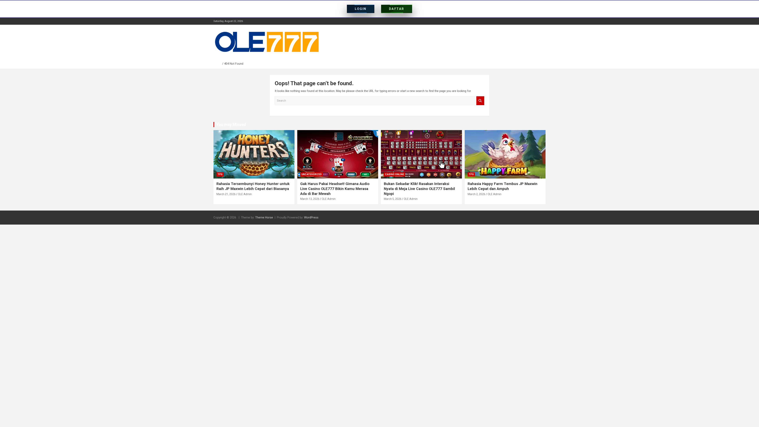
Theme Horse (264, 217)
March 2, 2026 (476, 194)
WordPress (311, 217)
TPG (220, 174)
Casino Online (394, 174)
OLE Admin (245, 194)
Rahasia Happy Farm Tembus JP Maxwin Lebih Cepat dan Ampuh (502, 186)
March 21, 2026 (226, 194)
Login (360, 9)
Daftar (396, 9)
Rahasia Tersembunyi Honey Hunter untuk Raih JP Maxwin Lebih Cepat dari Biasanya (253, 186)
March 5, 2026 (392, 198)
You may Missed (231, 124)
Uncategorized (311, 174)
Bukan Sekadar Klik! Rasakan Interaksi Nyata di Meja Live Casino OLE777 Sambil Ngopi (419, 188)
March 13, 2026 (309, 198)
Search (480, 100)
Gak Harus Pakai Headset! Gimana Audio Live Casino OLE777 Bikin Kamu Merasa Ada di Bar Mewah (334, 188)
